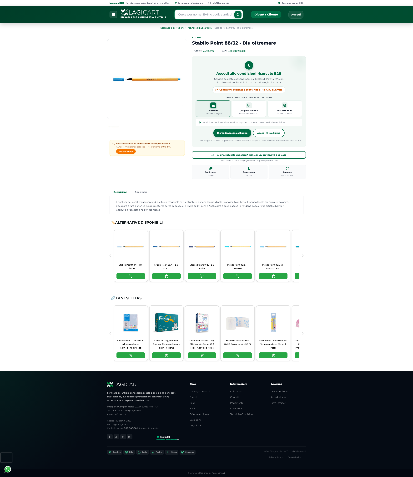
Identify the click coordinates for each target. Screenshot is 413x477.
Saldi (192, 402)
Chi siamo (236, 391)
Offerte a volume (199, 414)
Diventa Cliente (266, 14)
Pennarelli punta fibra (199, 28)
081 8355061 (117, 410)
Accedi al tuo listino (268, 133)
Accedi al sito (278, 397)
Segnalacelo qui (125, 151)
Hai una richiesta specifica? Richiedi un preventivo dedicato (251, 154)
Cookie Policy (294, 457)
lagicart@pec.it (120, 424)
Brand (193, 397)
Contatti (235, 397)
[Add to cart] (130, 276)
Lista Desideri (278, 402)
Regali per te (197, 425)
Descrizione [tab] (120, 192)
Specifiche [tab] (141, 192)
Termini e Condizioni (241, 414)
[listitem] (131, 256)
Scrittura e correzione (173, 28)
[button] (238, 14)
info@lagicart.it (220, 3)
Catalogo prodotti (200, 391)
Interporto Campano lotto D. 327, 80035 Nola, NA (132, 406)
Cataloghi (195, 419)
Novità (193, 408)
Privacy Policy (276, 457)
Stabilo (197, 37)
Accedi (296, 14)
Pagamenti (236, 402)
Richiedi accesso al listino (232, 133)
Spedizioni (236, 408)
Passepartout (218, 473)
